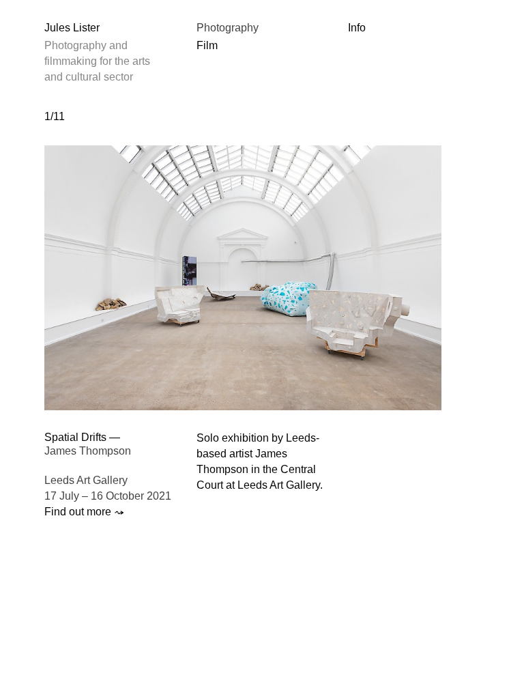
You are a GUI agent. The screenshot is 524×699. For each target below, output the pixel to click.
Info (357, 27)
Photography (227, 27)
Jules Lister (72, 27)
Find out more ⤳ (84, 511)
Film (207, 45)
